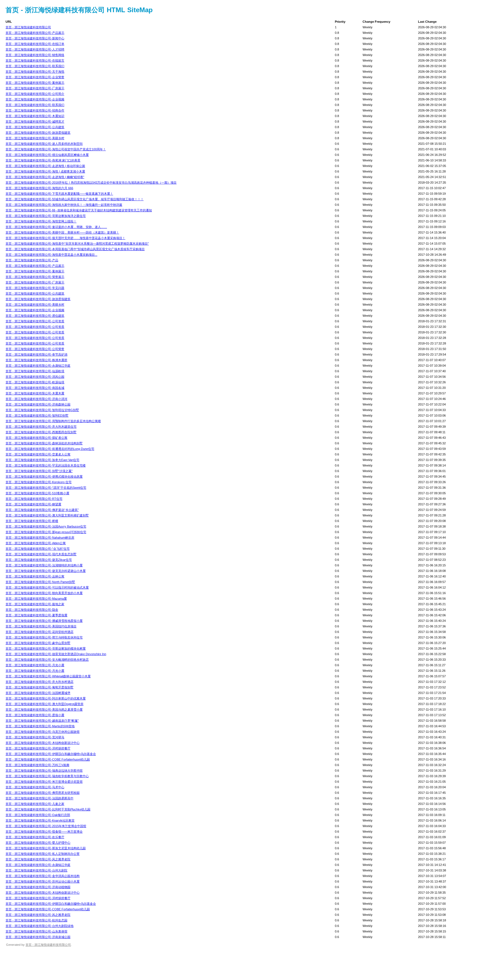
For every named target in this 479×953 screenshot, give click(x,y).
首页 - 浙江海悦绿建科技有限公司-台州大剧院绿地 (39, 925)
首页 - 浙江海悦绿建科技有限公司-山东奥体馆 (36, 931)
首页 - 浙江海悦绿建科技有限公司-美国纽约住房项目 (41, 626)
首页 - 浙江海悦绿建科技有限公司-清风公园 (35, 376)
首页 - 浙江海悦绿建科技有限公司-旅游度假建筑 (38, 132)
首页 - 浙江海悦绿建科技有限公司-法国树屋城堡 (38, 693)
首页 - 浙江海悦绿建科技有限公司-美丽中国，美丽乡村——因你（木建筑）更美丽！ (62, 232)
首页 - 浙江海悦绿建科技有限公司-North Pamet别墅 (40, 582)
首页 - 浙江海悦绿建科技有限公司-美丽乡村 (35, 138)
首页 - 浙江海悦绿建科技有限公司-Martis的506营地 (40, 726)
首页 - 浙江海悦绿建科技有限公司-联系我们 (35, 66)
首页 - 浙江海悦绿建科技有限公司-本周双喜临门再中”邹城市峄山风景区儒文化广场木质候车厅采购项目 (75, 249)
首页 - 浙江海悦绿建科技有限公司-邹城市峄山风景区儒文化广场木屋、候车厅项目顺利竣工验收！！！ (75, 199)
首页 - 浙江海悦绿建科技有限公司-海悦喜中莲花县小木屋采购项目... (51, 254)
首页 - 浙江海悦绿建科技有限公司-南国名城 (35, 387)
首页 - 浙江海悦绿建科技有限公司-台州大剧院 (36, 870)
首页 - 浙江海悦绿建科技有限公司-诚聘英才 (35, 121)
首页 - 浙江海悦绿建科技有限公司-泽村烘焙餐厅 (38, 748)
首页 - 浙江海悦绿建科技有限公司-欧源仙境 (35, 382)
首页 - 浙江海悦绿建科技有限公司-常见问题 (35, 288)
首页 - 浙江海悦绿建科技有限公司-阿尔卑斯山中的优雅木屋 (46, 698)
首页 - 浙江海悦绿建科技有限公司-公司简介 (35, 93)
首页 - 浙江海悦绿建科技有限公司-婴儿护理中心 (38, 842)
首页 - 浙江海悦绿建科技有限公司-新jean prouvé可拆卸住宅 (46, 532)
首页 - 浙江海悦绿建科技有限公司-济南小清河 (36, 399)
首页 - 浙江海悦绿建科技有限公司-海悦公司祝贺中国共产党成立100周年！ (56, 149)
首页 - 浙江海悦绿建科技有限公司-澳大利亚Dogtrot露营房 (44, 704)
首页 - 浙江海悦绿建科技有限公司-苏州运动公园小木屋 (43, 881)
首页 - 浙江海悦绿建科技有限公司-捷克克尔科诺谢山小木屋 (46, 570)
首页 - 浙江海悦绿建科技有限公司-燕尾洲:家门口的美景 (43, 160)
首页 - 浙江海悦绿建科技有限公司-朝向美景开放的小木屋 (44, 593)
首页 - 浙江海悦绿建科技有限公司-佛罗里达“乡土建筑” (42, 509)
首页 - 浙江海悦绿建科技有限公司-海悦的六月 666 (39, 188)
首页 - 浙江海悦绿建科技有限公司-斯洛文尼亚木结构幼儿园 (46, 848)
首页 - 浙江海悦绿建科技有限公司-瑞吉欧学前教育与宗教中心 (47, 776)
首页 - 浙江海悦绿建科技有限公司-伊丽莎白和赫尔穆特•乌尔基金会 (51, 754)
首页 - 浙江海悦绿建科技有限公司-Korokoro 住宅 (39, 482)
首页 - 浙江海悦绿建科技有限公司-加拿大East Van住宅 (42, 460)
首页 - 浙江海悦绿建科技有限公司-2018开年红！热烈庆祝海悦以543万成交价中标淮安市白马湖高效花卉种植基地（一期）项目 (91, 182)
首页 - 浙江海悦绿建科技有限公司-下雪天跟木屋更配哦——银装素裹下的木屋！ (59, 193)
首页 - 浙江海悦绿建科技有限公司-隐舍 (32, 609)
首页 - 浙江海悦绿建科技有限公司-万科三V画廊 (37, 765)
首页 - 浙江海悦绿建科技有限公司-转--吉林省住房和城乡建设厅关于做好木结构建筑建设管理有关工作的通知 (79, 210)
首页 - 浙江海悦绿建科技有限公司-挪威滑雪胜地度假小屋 (44, 620)
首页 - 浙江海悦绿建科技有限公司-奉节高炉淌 (36, 354)
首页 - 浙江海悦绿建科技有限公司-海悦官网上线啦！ (41, 221)
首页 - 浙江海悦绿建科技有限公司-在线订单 (35, 43)
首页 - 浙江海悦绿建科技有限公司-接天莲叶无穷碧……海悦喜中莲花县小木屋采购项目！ (65, 238)
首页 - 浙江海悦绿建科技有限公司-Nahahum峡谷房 (40, 537)
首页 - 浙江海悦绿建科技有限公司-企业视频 (35, 99)
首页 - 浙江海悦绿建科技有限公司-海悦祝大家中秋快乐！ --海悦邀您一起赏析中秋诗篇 (64, 204)
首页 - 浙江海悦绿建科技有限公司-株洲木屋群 (36, 360)
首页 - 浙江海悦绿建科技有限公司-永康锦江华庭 (38, 365)
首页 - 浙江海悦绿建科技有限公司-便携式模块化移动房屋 (44, 476)
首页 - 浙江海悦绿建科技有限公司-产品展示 (35, 32)
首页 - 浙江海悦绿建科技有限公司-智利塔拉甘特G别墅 (42, 410)
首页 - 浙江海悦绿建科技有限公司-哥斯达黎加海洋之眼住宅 (46, 215)
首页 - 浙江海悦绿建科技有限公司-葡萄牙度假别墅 (39, 687)
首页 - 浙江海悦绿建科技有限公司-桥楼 (32, 521)
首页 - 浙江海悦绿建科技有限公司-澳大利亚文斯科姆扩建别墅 (47, 515)
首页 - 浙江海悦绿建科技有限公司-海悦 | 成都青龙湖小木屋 (45, 171)
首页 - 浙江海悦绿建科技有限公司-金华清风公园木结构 (43, 876)
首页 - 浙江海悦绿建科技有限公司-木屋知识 (35, 116)
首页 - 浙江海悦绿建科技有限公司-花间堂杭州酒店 (39, 631)
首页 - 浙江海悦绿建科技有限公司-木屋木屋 (35, 393)
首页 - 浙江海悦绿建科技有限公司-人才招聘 (35, 49)
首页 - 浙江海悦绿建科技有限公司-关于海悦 (35, 71)
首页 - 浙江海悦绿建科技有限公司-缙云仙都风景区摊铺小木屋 (47, 154)
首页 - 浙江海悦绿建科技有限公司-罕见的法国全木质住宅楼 (46, 465)
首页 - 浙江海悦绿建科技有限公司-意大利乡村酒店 (39, 681)
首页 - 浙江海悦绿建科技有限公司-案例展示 (35, 82)
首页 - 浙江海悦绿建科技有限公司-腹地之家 (35, 604)
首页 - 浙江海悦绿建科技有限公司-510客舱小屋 (37, 493)
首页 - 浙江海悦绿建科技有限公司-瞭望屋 (33, 504)
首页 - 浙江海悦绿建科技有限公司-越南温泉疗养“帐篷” (42, 720)
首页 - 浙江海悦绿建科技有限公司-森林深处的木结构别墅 (44, 443)
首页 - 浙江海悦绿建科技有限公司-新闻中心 (35, 38)
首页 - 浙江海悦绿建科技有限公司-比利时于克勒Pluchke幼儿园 (48, 809)
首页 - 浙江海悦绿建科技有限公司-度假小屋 (35, 715)
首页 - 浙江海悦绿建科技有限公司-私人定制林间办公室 (43, 853)
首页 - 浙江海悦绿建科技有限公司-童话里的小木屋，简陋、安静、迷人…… (56, 227)
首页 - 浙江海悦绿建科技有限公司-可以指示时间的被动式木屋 (47, 587)
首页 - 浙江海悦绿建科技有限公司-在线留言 (35, 60)
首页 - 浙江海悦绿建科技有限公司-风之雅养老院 (38, 859)
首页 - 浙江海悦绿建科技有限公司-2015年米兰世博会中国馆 (46, 826)
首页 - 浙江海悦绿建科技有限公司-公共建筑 (35, 127)
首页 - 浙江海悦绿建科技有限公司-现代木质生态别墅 (41, 554)
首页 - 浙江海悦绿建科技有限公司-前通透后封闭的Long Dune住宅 (50, 448)
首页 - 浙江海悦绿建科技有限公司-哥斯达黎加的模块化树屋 (46, 648)
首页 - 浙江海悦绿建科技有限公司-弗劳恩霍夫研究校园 (43, 792)
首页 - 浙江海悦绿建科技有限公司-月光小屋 (35, 665)
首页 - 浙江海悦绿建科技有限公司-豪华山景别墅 (38, 643)
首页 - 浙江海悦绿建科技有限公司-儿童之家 (35, 803)
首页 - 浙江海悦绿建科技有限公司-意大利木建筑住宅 (41, 426)
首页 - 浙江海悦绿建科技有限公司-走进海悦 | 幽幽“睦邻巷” (45, 177)
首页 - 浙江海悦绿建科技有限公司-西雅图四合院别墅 (41, 432)
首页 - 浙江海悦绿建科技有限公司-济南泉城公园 (38, 937)
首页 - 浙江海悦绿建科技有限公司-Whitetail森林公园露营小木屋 (48, 676)
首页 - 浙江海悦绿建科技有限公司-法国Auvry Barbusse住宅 (46, 526)
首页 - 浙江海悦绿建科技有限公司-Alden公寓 (36, 543)
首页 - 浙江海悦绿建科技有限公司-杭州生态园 (36, 920)
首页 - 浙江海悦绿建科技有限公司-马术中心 (35, 787)
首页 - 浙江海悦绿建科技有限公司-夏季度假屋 (36, 615)
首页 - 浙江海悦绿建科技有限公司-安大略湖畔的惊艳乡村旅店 (47, 659)
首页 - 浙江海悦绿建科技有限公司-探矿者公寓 (36, 437)
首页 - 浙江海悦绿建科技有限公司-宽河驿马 (35, 737)
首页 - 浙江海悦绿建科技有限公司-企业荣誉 (35, 77)
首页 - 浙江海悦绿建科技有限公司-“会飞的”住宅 (38, 548)
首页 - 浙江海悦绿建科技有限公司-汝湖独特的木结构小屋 (44, 565)
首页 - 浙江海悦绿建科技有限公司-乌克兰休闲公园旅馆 (43, 731)
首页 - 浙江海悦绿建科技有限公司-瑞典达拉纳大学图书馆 (44, 770)
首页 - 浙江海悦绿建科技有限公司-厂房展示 (35, 88)
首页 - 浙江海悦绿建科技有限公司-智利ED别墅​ (37, 415)
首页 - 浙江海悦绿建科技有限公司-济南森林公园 (38, 404)
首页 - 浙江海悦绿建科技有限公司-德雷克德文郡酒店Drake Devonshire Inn (56, 654)
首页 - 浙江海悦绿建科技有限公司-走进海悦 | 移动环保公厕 (45, 166)
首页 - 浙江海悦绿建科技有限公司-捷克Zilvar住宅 (39, 559)
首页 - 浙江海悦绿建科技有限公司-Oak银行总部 (38, 815)
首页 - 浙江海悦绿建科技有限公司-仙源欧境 (35, 371)
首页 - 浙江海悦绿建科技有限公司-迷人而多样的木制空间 (44, 143)
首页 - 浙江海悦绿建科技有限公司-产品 (32, 260)
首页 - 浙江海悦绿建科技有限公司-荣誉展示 (35, 276)
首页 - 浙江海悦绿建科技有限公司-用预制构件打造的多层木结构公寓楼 (53, 421)
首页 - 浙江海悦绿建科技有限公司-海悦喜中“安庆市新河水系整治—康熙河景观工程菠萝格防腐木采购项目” (77, 243)
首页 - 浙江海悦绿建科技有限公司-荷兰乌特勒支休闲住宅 (44, 637)
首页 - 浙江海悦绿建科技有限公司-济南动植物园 (38, 887)
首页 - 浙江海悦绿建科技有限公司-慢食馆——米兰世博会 (44, 831)
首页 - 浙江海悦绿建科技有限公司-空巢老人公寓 (38, 454)
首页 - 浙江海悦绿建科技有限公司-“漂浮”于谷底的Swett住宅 (46, 487)
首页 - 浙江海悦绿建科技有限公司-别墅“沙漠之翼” (39, 471)
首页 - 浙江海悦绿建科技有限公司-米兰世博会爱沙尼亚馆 (44, 781)
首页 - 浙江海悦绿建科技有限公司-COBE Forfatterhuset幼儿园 (48, 759)
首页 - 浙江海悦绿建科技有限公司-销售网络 (35, 55)
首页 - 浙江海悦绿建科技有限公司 (28, 27)
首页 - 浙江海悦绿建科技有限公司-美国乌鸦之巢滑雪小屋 (44, 709)
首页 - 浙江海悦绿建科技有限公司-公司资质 (35, 321)
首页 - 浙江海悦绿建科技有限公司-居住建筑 (35, 315)
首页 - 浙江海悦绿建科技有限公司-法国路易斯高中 (39, 798)
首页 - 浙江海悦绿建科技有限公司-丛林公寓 (35, 576)
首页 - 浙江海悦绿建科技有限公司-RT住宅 (34, 498)
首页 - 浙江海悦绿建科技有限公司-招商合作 (35, 110)
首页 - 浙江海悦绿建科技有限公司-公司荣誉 (35, 349)
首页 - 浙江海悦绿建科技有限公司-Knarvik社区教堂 (40, 820)
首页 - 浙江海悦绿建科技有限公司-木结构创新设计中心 (43, 742)
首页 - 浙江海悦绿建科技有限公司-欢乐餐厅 (35, 837)
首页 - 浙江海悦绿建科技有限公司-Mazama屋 (36, 598)
